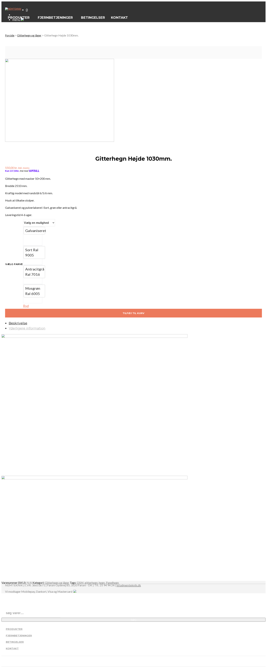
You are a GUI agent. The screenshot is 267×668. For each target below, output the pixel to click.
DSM (80, 582)
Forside (9, 35)
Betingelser (15, 641)
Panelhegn (112, 582)
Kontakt (12, 648)
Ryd (26, 306)
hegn (102, 582)
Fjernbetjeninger (19, 635)
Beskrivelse (18, 323)
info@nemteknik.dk (128, 585)
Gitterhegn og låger (29, 35)
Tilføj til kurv (133, 313)
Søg (133, 619)
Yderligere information (27, 328)
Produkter (14, 629)
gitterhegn (91, 582)
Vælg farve (14, 264)
